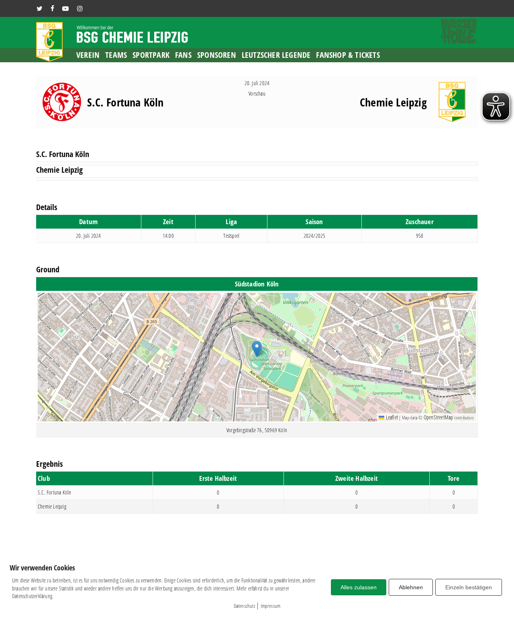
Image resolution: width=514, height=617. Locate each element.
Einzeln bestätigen (468, 587)
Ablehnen (411, 587)
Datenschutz (244, 605)
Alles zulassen (359, 587)
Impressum (271, 605)
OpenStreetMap (438, 417)
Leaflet (391, 417)
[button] (257, 349)
